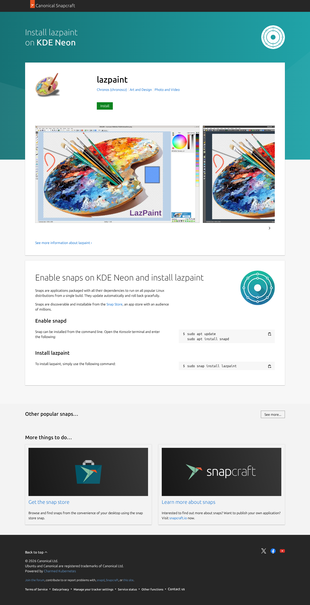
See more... (272, 414)
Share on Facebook (273, 550)
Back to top (34, 552)
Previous (258, 228)
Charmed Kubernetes (60, 571)
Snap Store (114, 304)
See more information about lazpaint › (63, 243)
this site (128, 580)
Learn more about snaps (188, 502)
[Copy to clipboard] (269, 334)
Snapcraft (112, 580)
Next (269, 228)
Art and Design (141, 89)
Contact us (176, 589)
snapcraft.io (178, 518)
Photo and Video (167, 89)
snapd (101, 580)
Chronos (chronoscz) (112, 89)
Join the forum (34, 580)
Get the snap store (48, 502)
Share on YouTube (282, 550)
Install (104, 106)
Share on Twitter (263, 550)
